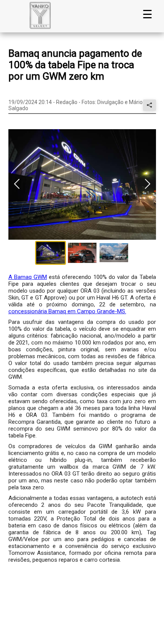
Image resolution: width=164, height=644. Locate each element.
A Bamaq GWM (27, 277)
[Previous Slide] (16, 184)
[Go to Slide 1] (50, 252)
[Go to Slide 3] (113, 252)
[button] (82, 184)
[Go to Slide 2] (82, 253)
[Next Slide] (147, 184)
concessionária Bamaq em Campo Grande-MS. (67, 311)
